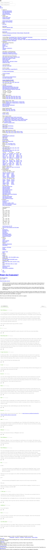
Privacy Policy (35, 537)
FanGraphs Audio (13, 39)
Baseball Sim (5, 229)
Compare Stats (21, 101)
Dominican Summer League (9, 122)
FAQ (7, 21)
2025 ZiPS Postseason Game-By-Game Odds (11, 89)
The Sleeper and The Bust (11, 32)
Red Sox (4, 156)
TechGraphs (24, 37)
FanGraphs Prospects (6, 29)
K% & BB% (13, 257)
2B (9, 167)
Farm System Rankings (6, 205)
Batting (3, 113)
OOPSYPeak (5, 53)
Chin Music (20, 39)
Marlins (4, 161)
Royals (10, 154)
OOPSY (4, 49)
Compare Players (15, 101)
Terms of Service (28, 537)
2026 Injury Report (6, 187)
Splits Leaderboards (6, 103)
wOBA (3, 257)
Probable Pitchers (12, 76)
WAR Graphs (5, 136)
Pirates (10, 163)
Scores (3, 248)
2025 (3, 82)
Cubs (10, 162)
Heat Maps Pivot (5, 230)
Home (11, 143)
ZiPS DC (7, 43)
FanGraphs (4, 26)
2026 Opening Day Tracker (7, 198)
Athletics (18, 155)
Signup (3, 21)
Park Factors (4, 241)
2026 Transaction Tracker (7, 189)
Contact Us (17, 537)
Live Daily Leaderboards (7, 77)
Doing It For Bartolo (7, 40)
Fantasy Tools (5, 251)
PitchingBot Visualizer (6, 234)
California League (7, 120)
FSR (11, 261)
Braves (4, 160)
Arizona (6, 121)
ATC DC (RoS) (5, 60)
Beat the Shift (26, 32)
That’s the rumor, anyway (5, 280)
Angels (17, 153)
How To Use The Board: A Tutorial (9, 204)
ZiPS (3, 43)
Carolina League (14, 120)
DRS (9, 261)
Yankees (4, 157)
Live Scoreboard (5, 76)
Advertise (22, 537)
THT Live (11, 38)
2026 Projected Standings (7, 85)
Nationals (4, 163)
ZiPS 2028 (9, 65)
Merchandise (4, 245)
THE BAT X (9, 48)
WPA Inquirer (5, 139)
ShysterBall (23, 38)
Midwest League (7, 119)
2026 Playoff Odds (6, 87)
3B (12, 167)
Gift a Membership (6, 13)
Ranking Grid (8, 101)
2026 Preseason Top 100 (7, 226)
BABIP (7, 259)
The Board (4, 201)
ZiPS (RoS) (4, 57)
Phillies (4, 164)
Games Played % (14, 69)
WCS (18, 131)
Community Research (6, 35)
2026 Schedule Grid (6, 190)
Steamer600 (4, 52)
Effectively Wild (9, 27)
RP (8, 168)
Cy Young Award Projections (8, 71)
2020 (16, 82)
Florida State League (22, 120)
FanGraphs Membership (7, 10)
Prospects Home (5, 200)
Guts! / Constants (5, 240)
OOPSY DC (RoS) (6, 62)
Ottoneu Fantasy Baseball (7, 20)
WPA (11, 263)
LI (13, 263)
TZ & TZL (14, 261)
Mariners (18, 156)
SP (6, 168)
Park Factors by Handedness (7, 268)
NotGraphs (19, 37)
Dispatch (15, 38)
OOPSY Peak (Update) (12, 53)
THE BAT (4, 48)
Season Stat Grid (5, 106)
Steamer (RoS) (5, 58)
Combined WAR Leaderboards (8, 135)
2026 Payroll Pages (6, 188)
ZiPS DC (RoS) (17, 57)
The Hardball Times (13, 37)
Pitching (7, 113)
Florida (9, 121)
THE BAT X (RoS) (13, 61)
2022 (11, 82)
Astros (17, 154)
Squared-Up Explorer (6, 236)
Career (19, 96)
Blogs (3, 252)
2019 (18, 82)
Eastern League (7, 118)
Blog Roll (4, 24)
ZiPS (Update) (10, 57)
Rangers (17, 157)
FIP (3, 259)
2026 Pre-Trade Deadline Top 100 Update (10, 227)
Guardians (11, 153)
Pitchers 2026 (10, 141)
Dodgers (17, 161)
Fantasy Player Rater (6, 17)
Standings (4, 249)
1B (7, 167)
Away (14, 143)
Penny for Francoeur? (9, 275)
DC (8, 153)
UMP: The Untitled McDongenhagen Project (31, 39)
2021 (13, 82)
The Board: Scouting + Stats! (8, 202)
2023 (8, 82)
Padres (17, 163)
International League (9, 117)
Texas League (20, 118)
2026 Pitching (10, 125)
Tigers (10, 155)
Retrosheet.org (3, 548)
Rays (4, 155)
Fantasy (18, 38)
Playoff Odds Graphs (14, 87)
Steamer (4, 44)
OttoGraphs (14, 40)
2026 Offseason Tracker (7, 197)
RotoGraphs (4, 31)
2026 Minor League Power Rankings (9, 194)
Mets (4, 162)
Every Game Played (6, 69)
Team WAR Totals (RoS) (7, 151)
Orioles (4, 154)
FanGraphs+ (30, 37)
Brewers (10, 160)
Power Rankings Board (7, 235)
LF (13, 167)
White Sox (11, 157)
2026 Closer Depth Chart (7, 186)
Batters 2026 (4, 141)
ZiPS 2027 (4, 65)
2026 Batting (4, 125)
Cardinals (11, 161)
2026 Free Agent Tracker (7, 196)
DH (19, 167)
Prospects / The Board (6, 247)
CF (15, 167)
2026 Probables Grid (6, 191)
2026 (7, 96)
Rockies (17, 164)
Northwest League (23, 119)
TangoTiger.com (3, 546)
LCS (12, 131)
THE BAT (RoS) (5, 61)
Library (3, 239)
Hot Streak (4, 231)
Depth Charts (5, 46)
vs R (9, 143)
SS (10, 167)
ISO (10, 257)
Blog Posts (10, 21)
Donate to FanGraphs (6, 14)
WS (9, 131)
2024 (6, 82)
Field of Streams (20, 32)
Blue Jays (4, 153)
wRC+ (7, 257)
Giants (17, 162)
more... (17, 257)
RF (17, 167)
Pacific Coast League (18, 117)
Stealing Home (44, 39)
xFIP (5, 259)
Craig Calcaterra (4, 277)
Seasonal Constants (6, 265)
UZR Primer (4, 261)
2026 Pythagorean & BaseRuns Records (10, 88)
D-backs (17, 160)
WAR (3, 263)
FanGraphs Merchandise (7, 12)
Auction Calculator (6, 18)
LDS (15, 131)
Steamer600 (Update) (12, 52)
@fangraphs (11, 537)
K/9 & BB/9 (12, 259)
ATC (3, 47)
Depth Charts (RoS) (6, 59)
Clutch (16, 263)
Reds (10, 164)
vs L (6, 143)
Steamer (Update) (12, 58)
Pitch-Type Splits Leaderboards (8, 105)
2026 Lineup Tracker (6, 193)
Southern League (14, 118)
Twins (10, 156)
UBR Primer (7, 263)
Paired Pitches (5, 232)
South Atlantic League (15, 119)
